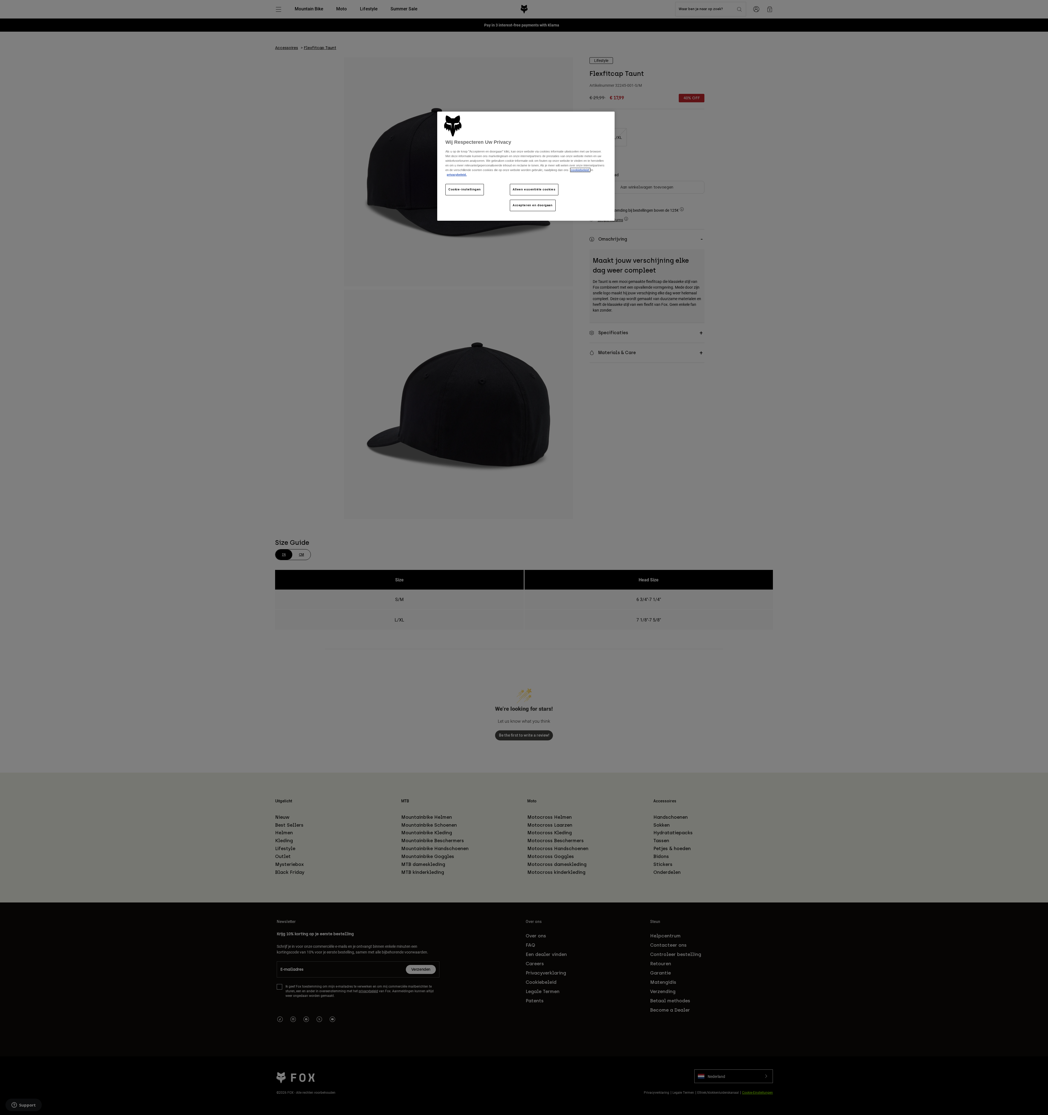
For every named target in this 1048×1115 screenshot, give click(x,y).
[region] (526, 166)
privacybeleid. (457, 174)
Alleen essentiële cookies (534, 189)
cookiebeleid (580, 170)
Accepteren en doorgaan (533, 205)
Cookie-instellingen (464, 189)
